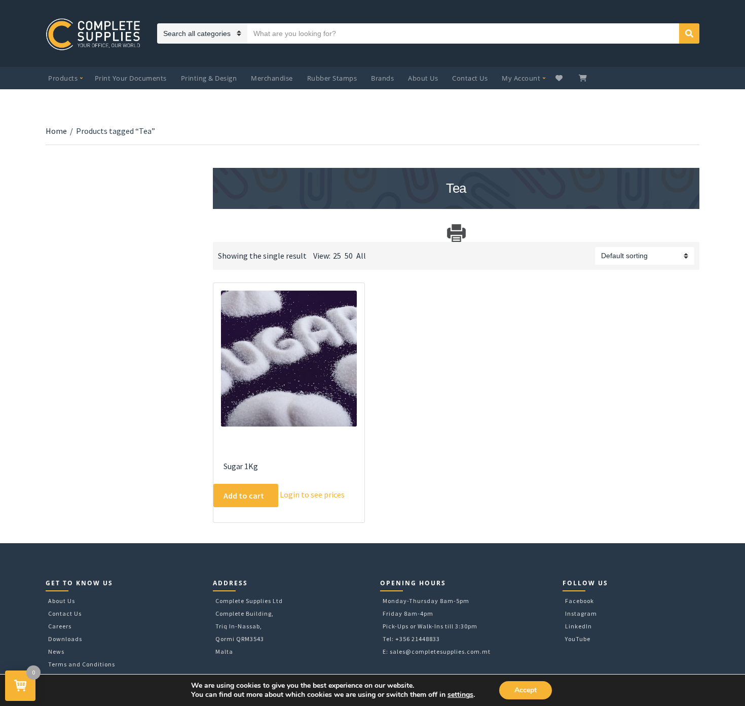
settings (460, 694)
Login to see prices (312, 494)
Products (63, 78)
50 (349, 256)
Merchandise (272, 78)
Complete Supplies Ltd (249, 601)
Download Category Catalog (222, 233)
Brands (382, 78)
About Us (423, 78)
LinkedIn (578, 626)
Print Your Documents (131, 78)
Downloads (65, 639)
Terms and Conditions (81, 664)
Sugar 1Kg (241, 466)
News (56, 651)
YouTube (577, 639)
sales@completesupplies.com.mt (440, 651)
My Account (521, 78)
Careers (59, 626)
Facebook (579, 601)
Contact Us (470, 78)
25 (337, 256)
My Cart (584, 78)
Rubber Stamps (332, 78)
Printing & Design (209, 78)
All (361, 256)
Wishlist (560, 78)
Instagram (581, 613)
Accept (525, 690)
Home (56, 131)
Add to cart (244, 495)
